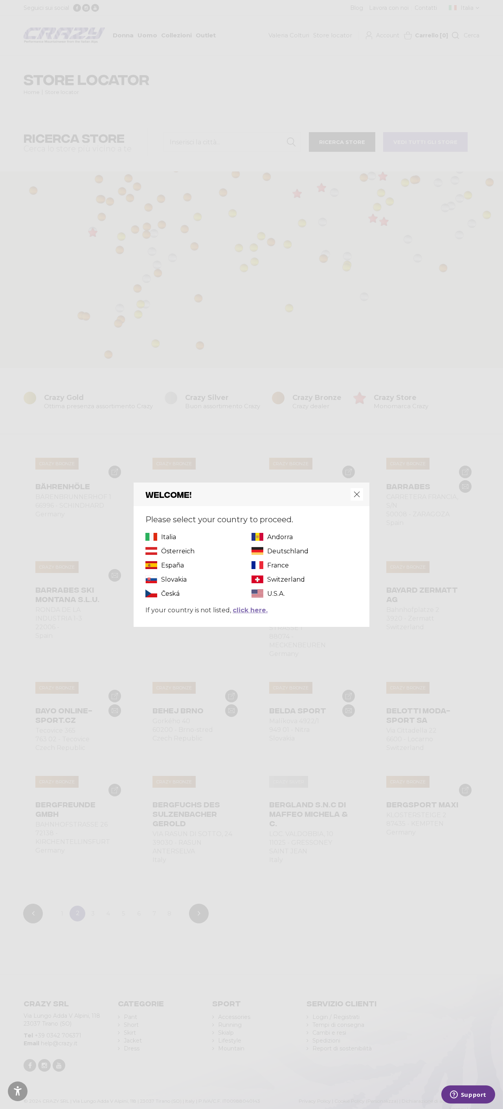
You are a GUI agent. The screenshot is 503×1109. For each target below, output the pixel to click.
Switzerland (286, 579)
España (172, 565)
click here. (250, 610)
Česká (170, 593)
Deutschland (287, 551)
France (278, 565)
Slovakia (174, 579)
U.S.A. (276, 593)
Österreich (178, 551)
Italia (168, 537)
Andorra (280, 537)
